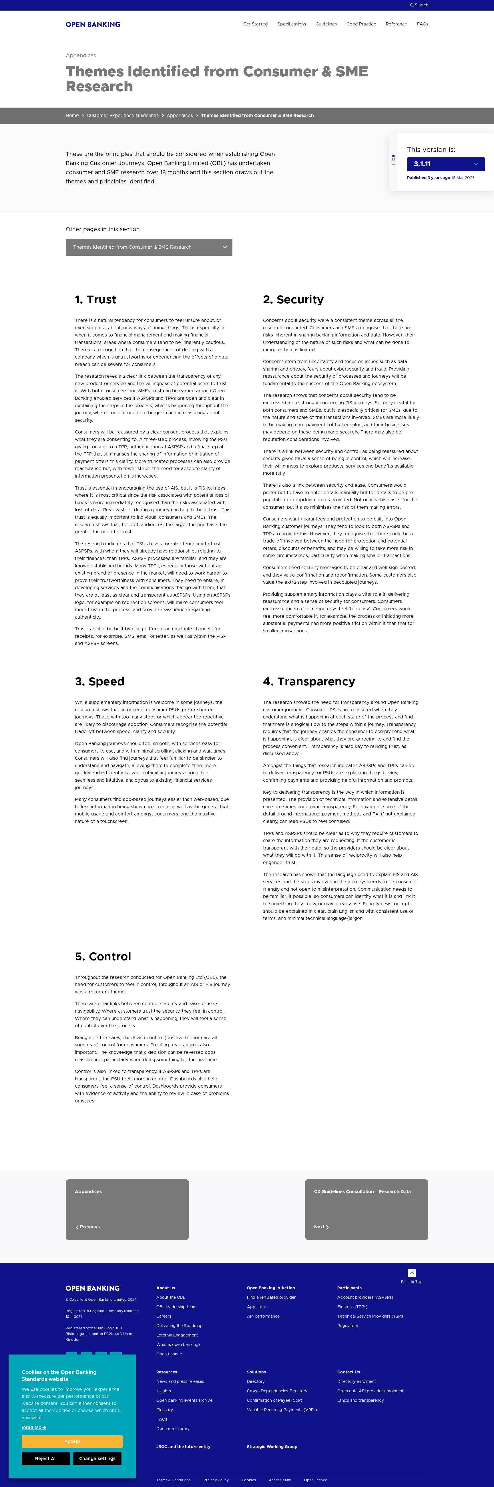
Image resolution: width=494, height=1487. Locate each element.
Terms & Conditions (173, 1480)
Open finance (169, 1354)
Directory (256, 1382)
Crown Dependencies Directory (277, 1391)
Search (421, 5)
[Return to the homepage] (93, 24)
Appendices (180, 115)
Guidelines (326, 24)
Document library (173, 1429)
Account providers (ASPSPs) (365, 1298)
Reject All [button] (46, 1458)
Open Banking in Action (271, 1288)
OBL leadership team (176, 1307)
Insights (163, 1391)
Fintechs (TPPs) (352, 1307)
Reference (396, 24)
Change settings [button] (97, 1458)
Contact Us (348, 1372)
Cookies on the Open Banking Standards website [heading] (59, 1376)
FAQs (422, 24)
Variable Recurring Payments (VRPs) (282, 1410)
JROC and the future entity (183, 1447)
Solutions (256, 1372)
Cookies (249, 1480)
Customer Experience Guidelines (123, 115)
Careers (163, 1316)
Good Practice (361, 24)
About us (165, 1288)
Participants (349, 1288)
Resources (166, 1372)
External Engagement (177, 1335)
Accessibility (280, 1480)
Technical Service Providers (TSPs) (370, 1316)
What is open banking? (178, 1345)
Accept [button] (72, 1441)
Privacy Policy (216, 1480)
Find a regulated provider (271, 1298)
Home (72, 115)
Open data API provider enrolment (370, 1391)
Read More (34, 1427)
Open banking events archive (184, 1401)
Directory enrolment (356, 1382)
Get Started (255, 24)
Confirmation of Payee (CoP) (274, 1401)
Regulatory (347, 1326)
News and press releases (180, 1382)
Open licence (315, 1480)
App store (256, 1307)
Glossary (164, 1410)
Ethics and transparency (360, 1401)
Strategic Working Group (272, 1447)
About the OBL (170, 1298)
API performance (263, 1316)
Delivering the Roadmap (179, 1326)
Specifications (292, 24)
